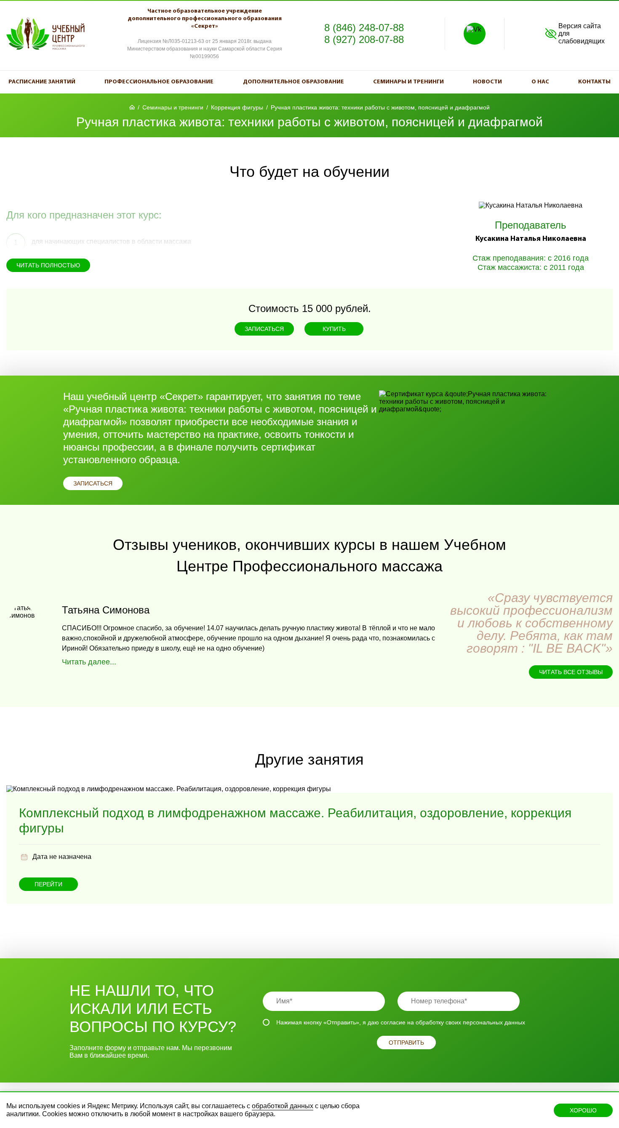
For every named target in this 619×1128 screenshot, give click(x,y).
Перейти (48, 884)
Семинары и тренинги (408, 82)
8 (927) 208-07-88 (364, 39)
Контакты (594, 82)
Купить (334, 328)
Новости (487, 82)
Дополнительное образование (293, 82)
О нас (540, 82)
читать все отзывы (571, 672)
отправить (406, 1042)
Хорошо (583, 1110)
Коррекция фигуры (237, 107)
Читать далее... (89, 662)
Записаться (264, 328)
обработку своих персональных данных (470, 1022)
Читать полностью (48, 265)
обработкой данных (282, 1105)
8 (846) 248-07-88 (364, 27)
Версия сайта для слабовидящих (581, 33)
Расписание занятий (41, 82)
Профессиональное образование (158, 82)
